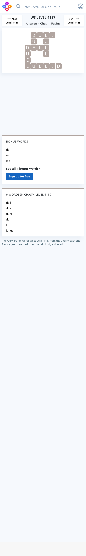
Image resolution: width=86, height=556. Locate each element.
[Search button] (18, 6)
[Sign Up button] (80, 6)
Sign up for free (19, 176)
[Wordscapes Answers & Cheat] (7, 6)
